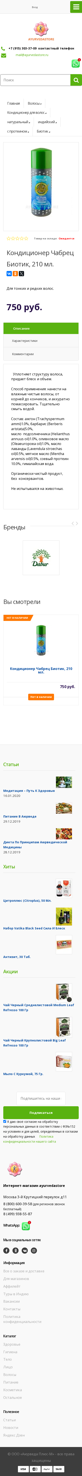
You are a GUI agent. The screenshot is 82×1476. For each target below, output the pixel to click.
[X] (21, 273)
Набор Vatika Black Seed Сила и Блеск (34, 928)
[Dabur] (41, 557)
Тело (7, 1359)
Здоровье (11, 1344)
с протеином (17, 131)
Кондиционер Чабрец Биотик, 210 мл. (41, 671)
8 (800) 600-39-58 (17, 1204)
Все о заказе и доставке (23, 1271)
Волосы (33, 103)
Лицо (8, 1367)
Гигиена (10, 1352)
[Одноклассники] (15, 273)
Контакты (11, 1309)
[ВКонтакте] (9, 273)
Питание (10, 1382)
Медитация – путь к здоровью (29, 791)
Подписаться (41, 1112)
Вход (35, 7)
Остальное (12, 1397)
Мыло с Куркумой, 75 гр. (23, 1074)
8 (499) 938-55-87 (17, 1214)
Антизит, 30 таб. (17, 957)
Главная (13, 103)
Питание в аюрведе (20, 816)
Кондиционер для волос (25, 112)
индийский (46, 121)
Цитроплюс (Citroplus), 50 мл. (27, 900)
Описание (21, 328)
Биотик (42, 131)
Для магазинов (16, 1278)
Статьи (9, 1420)
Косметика (12, 1389)
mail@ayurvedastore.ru (32, 55)
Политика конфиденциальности (22, 1319)
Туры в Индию (16, 1294)
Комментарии (23, 354)
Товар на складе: (45, 238)
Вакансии (11, 1301)
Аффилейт (12, 1286)
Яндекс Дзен (14, 1435)
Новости (10, 1427)
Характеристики (24, 340)
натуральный (17, 121)
